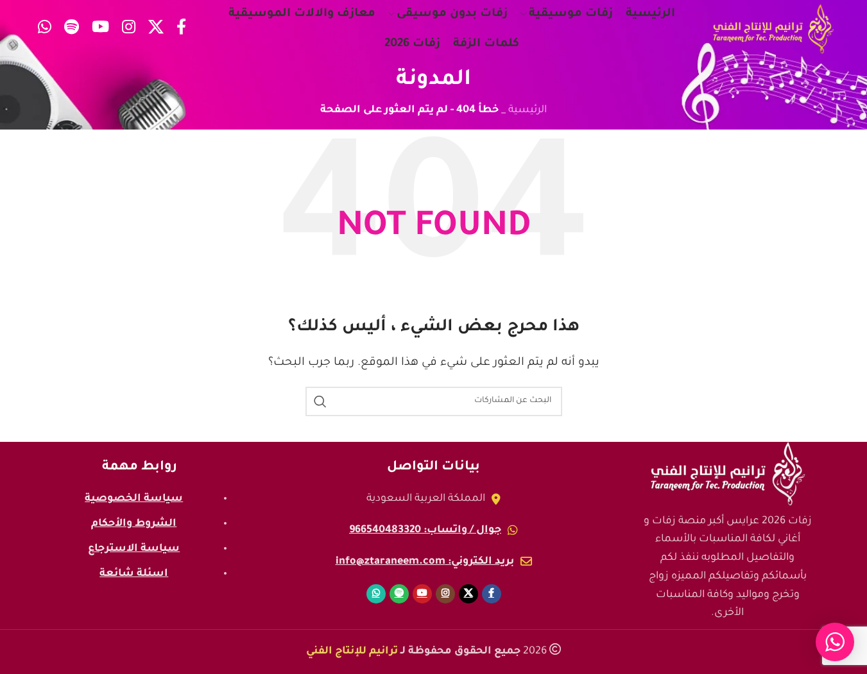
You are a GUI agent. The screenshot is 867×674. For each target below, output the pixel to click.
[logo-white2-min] (727, 474)
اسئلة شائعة (133, 574)
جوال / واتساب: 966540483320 (425, 530)
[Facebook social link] (181, 29)
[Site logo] (773, 29)
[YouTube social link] (100, 29)
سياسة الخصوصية (134, 499)
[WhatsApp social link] (44, 29)
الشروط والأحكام (133, 524)
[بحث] (320, 401)
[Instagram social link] (129, 29)
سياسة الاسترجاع (134, 549)
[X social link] (156, 29)
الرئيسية (527, 110)
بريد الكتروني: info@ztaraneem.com (425, 562)
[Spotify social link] (71, 29)
